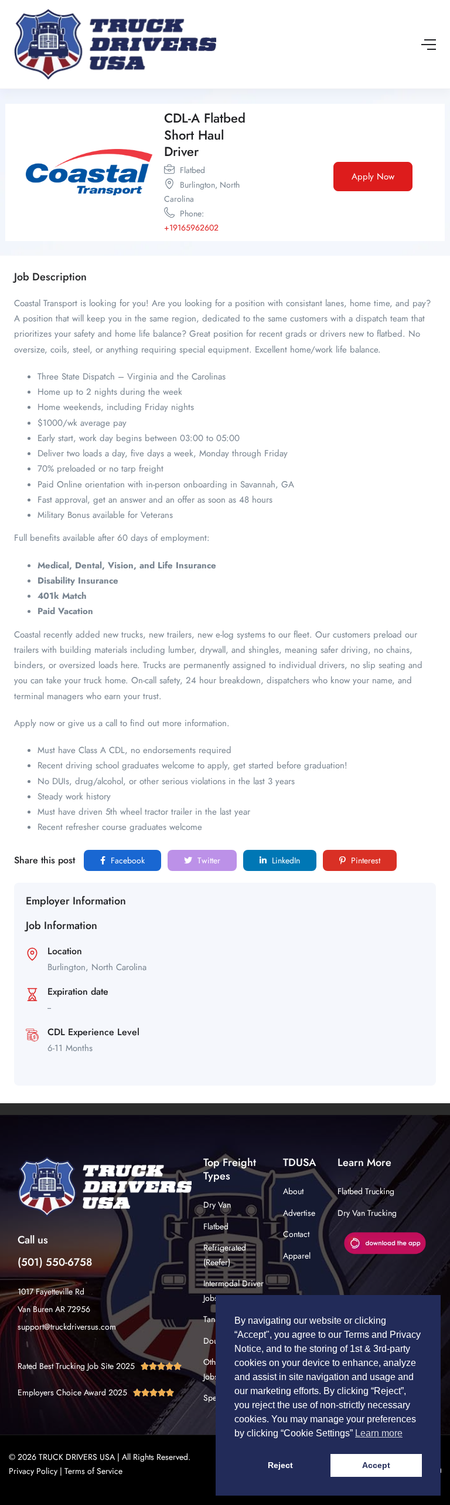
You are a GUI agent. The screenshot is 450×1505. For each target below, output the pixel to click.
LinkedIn (285, 860)
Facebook (126, 860)
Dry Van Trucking (367, 1213)
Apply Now (373, 176)
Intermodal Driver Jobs (233, 1290)
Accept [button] (376, 1465)
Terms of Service (93, 1471)
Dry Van (217, 1205)
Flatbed (216, 1226)
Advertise (299, 1213)
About (293, 1191)
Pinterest (364, 860)
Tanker (214, 1319)
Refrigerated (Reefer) (224, 1255)
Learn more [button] (379, 1433)
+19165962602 (191, 227)
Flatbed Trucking (366, 1191)
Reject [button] (280, 1465)
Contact (296, 1234)
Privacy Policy (33, 1471)
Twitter (207, 860)
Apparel (297, 1256)
